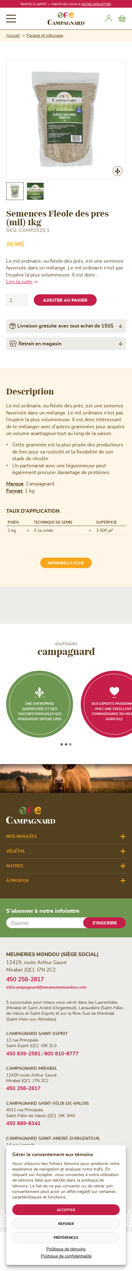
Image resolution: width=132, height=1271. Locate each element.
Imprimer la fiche (66, 563)
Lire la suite (19, 281)
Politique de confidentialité (66, 1255)
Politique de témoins (66, 1248)
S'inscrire (104, 922)
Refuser (66, 1224)
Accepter (66, 1210)
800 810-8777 (61, 1053)
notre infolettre (96, 4)
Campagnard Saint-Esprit (37, 1033)
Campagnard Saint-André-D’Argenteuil (53, 1138)
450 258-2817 (25, 979)
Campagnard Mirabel (31, 1068)
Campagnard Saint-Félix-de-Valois (47, 1103)
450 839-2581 (23, 1053)
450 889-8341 (23, 1123)
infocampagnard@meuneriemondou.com (46, 987)
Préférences (66, 1237)
